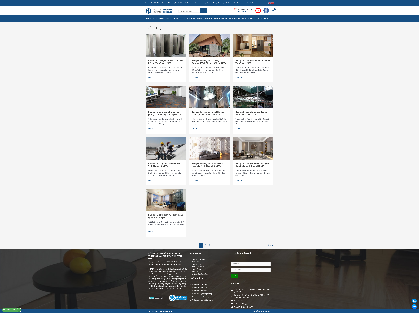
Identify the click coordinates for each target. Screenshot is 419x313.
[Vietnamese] (272, 3)
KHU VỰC (148, 18)
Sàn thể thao (239, 18)
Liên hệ (197, 3)
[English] (269, 3)
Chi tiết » (151, 77)
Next (270, 245)
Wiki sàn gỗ (172, 3)
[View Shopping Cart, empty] (273, 10)
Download (240, 3)
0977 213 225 (9, 310)
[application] (256, 3)
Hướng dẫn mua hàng (209, 3)
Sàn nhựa (176, 18)
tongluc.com (267, 311)
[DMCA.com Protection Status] (156, 298)
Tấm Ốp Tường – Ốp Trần (222, 18)
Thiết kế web (256, 311)
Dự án (164, 3)
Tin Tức (180, 3)
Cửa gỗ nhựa (261, 18)
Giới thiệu (156, 3)
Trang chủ (148, 3)
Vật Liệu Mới (250, 3)
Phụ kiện (250, 18)
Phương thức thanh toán (227, 3)
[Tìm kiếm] (203, 10)
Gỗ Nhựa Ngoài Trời (203, 18)
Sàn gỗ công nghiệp (162, 18)
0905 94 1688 (243, 12)
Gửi (235, 276)
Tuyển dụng (189, 3)
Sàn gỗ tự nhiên (189, 18)
